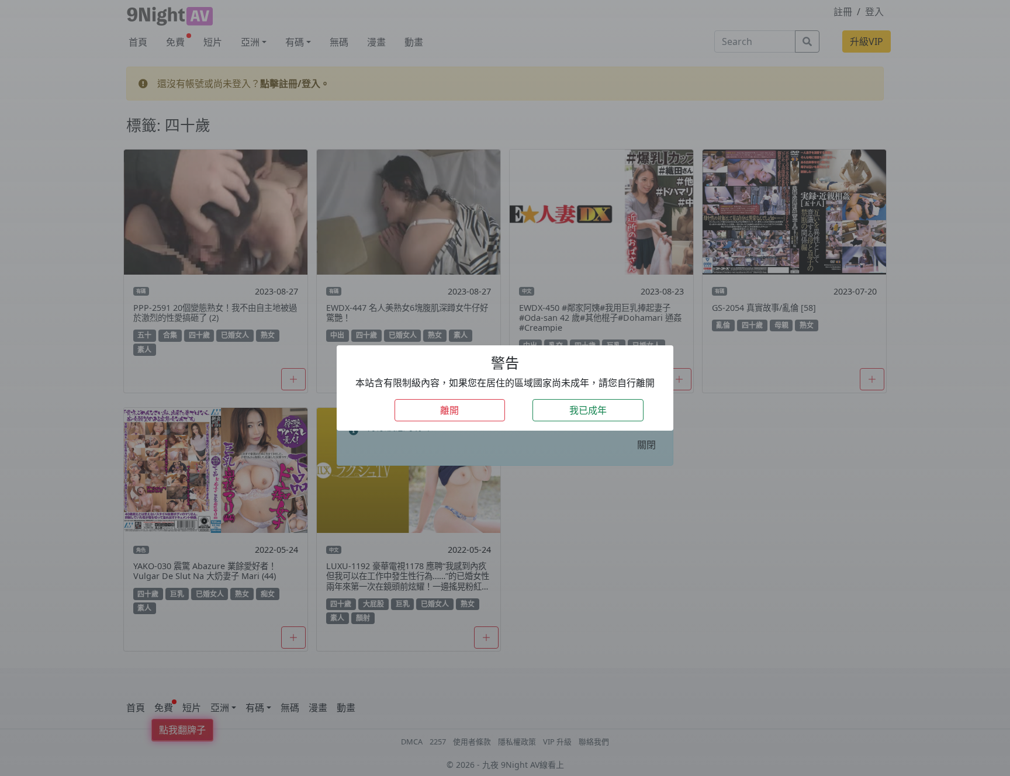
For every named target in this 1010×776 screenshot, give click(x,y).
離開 (449, 410)
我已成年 (588, 410)
